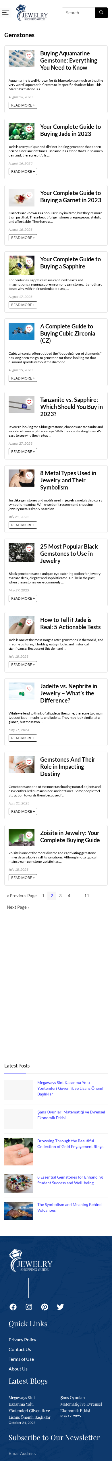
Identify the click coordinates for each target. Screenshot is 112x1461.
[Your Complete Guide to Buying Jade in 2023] (21, 125)
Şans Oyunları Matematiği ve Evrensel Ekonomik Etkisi (81, 1404)
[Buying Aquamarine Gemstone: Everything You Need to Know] (21, 52)
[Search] (101, 12)
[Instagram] (29, 1307)
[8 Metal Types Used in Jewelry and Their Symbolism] (21, 472)
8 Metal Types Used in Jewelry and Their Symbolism (68, 480)
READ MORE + (23, 105)
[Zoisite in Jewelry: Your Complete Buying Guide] (21, 831)
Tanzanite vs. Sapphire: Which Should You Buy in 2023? (71, 406)
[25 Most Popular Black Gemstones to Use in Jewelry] (21, 545)
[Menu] (5, 12)
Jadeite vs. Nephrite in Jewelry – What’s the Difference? (68, 693)
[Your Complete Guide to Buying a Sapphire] (21, 258)
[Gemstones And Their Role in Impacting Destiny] (21, 758)
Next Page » (18, 907)
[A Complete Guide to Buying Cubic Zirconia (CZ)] (21, 325)
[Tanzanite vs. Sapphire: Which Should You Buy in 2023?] (21, 398)
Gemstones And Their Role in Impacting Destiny (67, 766)
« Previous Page (22, 895)
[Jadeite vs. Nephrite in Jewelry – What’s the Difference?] (21, 685)
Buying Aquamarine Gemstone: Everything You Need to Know (68, 60)
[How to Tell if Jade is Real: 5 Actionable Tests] (21, 618)
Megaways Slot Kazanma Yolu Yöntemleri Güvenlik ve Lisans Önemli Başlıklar (71, 1088)
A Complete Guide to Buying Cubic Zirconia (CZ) (67, 333)
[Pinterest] (44, 1307)
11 (86, 895)
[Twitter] (60, 1307)
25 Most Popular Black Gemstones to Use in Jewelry (69, 553)
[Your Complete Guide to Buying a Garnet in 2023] (21, 191)
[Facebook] (13, 1307)
